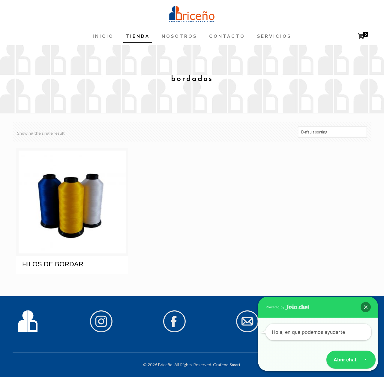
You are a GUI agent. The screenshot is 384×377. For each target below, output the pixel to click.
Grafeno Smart (227, 364)
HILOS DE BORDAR (52, 264)
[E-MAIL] (247, 331)
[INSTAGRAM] (101, 331)
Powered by (275, 307)
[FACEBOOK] (174, 331)
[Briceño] (191, 13)
